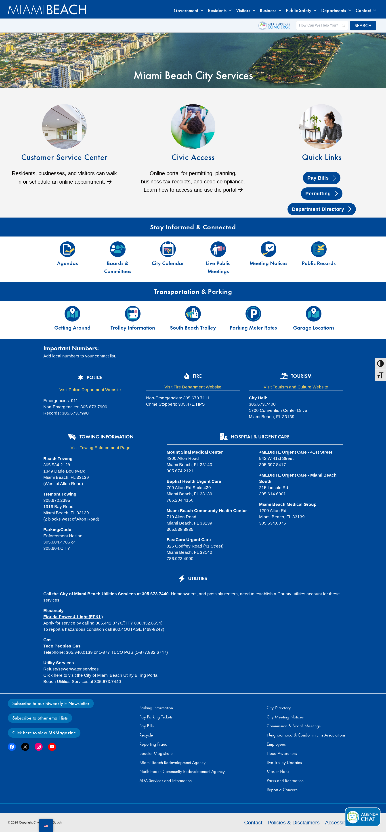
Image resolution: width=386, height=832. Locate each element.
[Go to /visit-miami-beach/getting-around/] (72, 320)
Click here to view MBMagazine (44, 733)
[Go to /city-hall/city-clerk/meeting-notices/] (268, 255)
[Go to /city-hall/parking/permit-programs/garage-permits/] (313, 320)
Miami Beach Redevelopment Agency (172, 762)
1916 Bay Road (58, 506)
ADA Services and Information (165, 780)
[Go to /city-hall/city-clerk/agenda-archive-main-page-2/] (67, 255)
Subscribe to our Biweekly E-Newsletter (50, 703)
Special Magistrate (156, 753)
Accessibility (339, 823)
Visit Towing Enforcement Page (100, 447)
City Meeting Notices (285, 717)
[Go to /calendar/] (168, 255)
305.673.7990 (75, 413)
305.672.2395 (56, 500)
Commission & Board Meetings (294, 725)
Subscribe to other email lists (40, 718)
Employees (276, 744)
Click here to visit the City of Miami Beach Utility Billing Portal (100, 675)
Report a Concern (282, 789)
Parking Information (156, 707)
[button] (200, 10)
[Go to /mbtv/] (218, 259)
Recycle (146, 735)
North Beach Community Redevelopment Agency (182, 771)
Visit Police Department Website (90, 389)
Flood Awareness (282, 753)
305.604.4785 (57, 542)
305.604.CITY (56, 548)
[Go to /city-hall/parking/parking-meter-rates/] (253, 320)
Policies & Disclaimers (294, 823)
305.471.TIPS (191, 404)
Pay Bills (146, 725)
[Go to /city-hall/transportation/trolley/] (132, 320)
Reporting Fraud (153, 744)
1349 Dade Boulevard (64, 471)
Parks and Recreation (285, 780)
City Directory (279, 707)
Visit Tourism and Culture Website (296, 387)
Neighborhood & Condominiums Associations (306, 735)
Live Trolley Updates (284, 762)
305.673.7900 (93, 407)
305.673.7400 (262, 404)
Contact (253, 823)
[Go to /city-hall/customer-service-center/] (64, 147)
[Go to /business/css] (193, 151)
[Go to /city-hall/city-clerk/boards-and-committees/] (117, 259)
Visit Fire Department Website (192, 387)
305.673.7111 (196, 398)
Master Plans (278, 771)
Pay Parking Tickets (155, 717)
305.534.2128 (56, 465)
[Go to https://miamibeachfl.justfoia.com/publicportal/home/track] (318, 255)
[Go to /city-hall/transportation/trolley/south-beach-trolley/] (193, 320)
